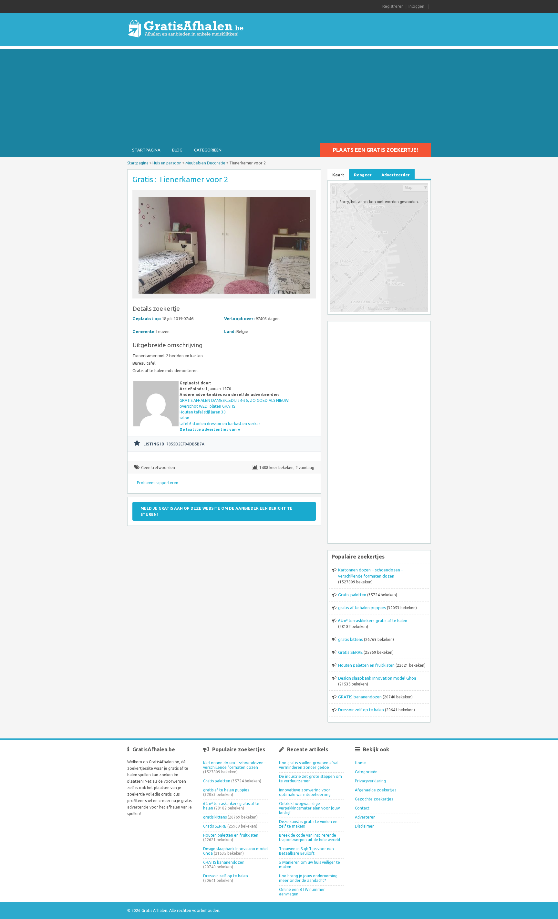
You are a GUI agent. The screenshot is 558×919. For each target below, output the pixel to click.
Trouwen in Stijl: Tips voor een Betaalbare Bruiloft (306, 851)
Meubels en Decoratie (205, 163)
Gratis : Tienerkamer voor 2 (180, 179)
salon (184, 418)
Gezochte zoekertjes (374, 799)
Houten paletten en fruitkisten (366, 665)
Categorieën (208, 150)
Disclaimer (364, 826)
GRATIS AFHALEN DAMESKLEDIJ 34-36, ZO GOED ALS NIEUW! (234, 400)
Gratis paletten (352, 594)
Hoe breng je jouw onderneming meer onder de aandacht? (308, 878)
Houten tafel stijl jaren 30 (203, 412)
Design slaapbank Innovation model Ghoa (377, 678)
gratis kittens (350, 639)
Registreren (393, 6)
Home (360, 763)
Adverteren (365, 817)
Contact (362, 808)
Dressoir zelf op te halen (361, 709)
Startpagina (146, 150)
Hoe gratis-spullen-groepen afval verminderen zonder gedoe (308, 765)
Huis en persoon (166, 163)
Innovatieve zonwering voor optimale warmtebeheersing (305, 792)
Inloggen (416, 6)
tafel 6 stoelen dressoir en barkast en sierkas (220, 424)
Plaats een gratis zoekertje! (375, 150)
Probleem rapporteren (157, 483)
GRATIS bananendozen (360, 696)
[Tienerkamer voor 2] (224, 295)
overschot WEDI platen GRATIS (207, 406)
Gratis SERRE (350, 652)
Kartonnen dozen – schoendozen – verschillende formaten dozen (234, 765)
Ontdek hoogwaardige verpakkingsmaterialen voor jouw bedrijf (309, 808)
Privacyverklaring (370, 781)
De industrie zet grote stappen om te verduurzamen (310, 778)
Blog (177, 150)
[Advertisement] (279, 94)
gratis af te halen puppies (362, 607)
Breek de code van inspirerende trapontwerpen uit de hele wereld (309, 837)
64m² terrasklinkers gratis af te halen (372, 620)
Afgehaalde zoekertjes (375, 790)
